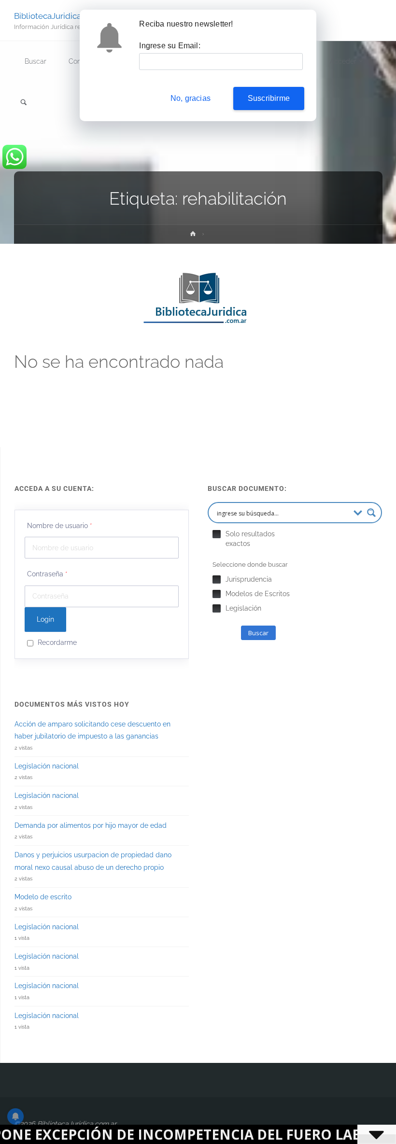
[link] (23, 103)
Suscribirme (269, 98)
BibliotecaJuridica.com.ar (61, 15)
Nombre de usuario (59, 526)
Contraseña (47, 574)
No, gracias (190, 98)
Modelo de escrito (42, 897)
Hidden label (216, 534)
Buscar (258, 632)
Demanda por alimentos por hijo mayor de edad (90, 825)
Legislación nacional (46, 766)
